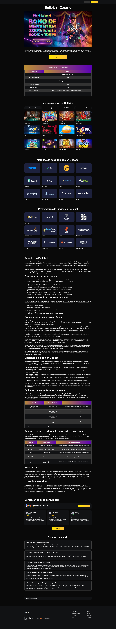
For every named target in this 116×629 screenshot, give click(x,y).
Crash (65, 107)
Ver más (58, 528)
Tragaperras (82, 107)
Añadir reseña (84, 505)
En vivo (48, 107)
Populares (31, 107)
